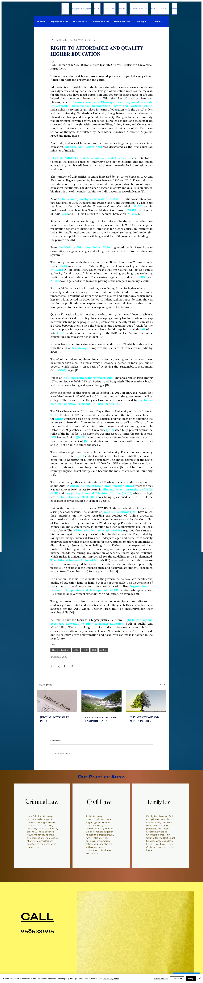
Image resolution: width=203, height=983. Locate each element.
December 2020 (122, 21)
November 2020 (101, 21)
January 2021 (142, 21)
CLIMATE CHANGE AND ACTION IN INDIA (144, 719)
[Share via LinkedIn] (65, 666)
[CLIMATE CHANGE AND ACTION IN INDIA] (146, 701)
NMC (85, 650)
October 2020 (80, 21)
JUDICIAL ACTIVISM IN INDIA (54, 719)
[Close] (199, 978)
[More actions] (151, 40)
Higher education (60, 650)
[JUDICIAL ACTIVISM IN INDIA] (57, 701)
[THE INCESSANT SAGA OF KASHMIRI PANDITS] (101, 701)
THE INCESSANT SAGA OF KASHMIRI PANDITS (101, 719)
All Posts (41, 21)
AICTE (103, 650)
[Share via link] (72, 666)
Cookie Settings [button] (161, 978)
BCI (94, 650)
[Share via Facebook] (51, 666)
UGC (76, 650)
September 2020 (59, 21)
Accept (191, 978)
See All (163, 684)
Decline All (177, 978)
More (157, 21)
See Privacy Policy (111, 978)
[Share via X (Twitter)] (58, 666)
